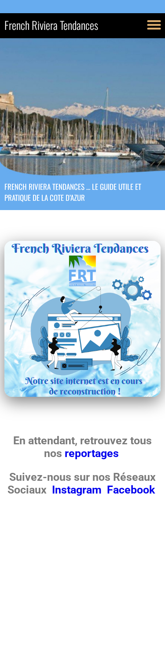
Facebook (131, 489)
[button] (154, 24)
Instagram (78, 489)
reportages (93, 453)
